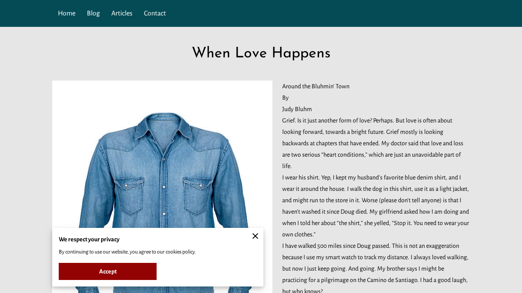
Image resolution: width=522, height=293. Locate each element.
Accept (108, 271)
